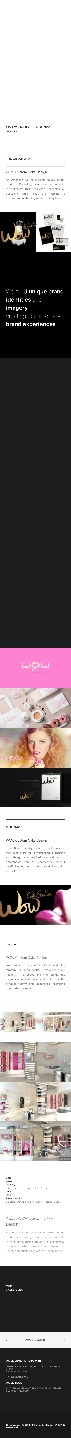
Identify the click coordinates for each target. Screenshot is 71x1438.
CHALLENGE (43, 127)
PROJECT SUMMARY (17, 127)
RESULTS (11, 131)
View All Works (35, 1340)
